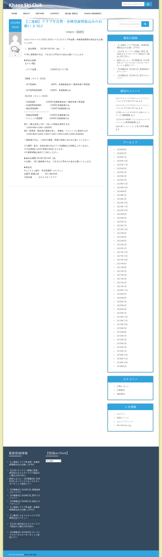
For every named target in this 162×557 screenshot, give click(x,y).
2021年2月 (122, 282)
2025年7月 (122, 172)
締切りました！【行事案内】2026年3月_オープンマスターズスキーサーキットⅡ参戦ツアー (133, 63)
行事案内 (121, 390)
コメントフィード (125, 421)
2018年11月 (122, 358)
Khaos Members (92, 13)
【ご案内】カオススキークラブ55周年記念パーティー (24, 516)
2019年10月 (122, 324)
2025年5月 (122, 176)
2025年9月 (122, 168)
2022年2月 (122, 244)
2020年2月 (122, 313)
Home (14, 13)
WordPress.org (124, 425)
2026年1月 (122, 157)
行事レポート (123, 386)
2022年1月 (122, 248)
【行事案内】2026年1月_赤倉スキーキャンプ (24, 502)
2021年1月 (122, 286)
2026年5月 (122, 153)
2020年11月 (122, 290)
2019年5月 (122, 339)
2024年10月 (122, 187)
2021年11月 (122, 256)
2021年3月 (122, 278)
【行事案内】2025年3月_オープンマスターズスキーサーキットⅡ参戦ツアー (24, 535)
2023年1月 (122, 225)
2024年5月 (122, 195)
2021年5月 (122, 275)
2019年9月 (122, 328)
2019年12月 (122, 317)
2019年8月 (122, 332)
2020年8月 (122, 298)
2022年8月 (122, 237)
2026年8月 (122, 149)
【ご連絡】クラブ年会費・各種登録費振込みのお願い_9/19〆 (24, 508)
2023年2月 (122, 221)
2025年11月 (122, 164)
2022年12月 (122, 229)
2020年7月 (122, 301)
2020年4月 (122, 309)
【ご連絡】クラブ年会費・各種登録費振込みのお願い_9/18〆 (133, 46)
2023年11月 (122, 206)
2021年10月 (122, 259)
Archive (40, 13)
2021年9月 (122, 263)
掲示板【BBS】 (71, 13)
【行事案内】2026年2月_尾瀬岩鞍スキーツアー (133, 70)
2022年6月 (122, 240)
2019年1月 (122, 351)
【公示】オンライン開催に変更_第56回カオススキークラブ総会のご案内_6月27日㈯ (133, 54)
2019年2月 (122, 347)
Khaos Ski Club (30, 554)
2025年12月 (122, 161)
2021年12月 (122, 252)
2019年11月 (122, 320)
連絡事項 (80, 32)
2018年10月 (122, 362)
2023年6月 (122, 218)
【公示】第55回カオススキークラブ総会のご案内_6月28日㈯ (24, 525)
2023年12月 (122, 202)
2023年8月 (122, 214)
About (26, 13)
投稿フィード (123, 417)
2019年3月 (122, 343)
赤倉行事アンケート (123, 126)
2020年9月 (122, 294)
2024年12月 (122, 183)
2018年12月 (122, 355)
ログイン (121, 414)
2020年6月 (122, 305)
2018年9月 (122, 366)
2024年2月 (122, 199)
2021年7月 (122, 271)
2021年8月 (122, 267)
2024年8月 (122, 191)
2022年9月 (122, 233)
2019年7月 (122, 336)
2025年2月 (122, 180)
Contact (54, 13)
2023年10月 (122, 210)
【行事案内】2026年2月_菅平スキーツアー (133, 76)
